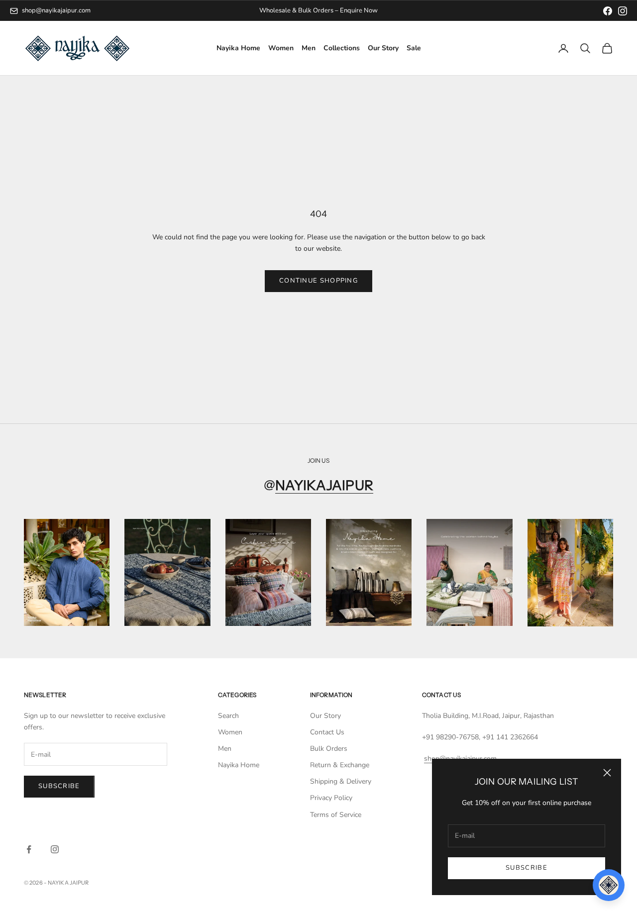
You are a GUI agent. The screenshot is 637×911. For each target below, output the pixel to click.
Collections (341, 48)
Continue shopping (318, 280)
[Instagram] (622, 10)
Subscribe (526, 867)
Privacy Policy (331, 798)
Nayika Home (238, 48)
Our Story (383, 48)
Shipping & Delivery (340, 781)
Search (228, 715)
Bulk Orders (328, 748)
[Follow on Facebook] (29, 849)
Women (281, 48)
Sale (414, 48)
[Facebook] (607, 10)
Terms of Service (335, 814)
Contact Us (327, 732)
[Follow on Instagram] (55, 849)
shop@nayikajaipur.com (56, 10)
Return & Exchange (339, 765)
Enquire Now (359, 10)
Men (309, 48)
